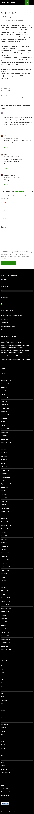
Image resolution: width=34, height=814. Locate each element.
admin (13, 20)
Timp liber (4, 769)
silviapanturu (8, 113)
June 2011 (4, 535)
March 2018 (4, 391)
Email (3, 211)
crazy (2, 672)
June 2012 (4, 494)
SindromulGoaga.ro (8, 2)
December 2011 (5, 515)
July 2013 (4, 449)
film (2, 693)
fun (2, 703)
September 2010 (6, 567)
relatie (3, 748)
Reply (7, 129)
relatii (2, 752)
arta (2, 665)
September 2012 (6, 484)
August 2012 (5, 487)
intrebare (3, 714)
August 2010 (5, 570)
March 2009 (4, 629)
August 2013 (5, 446)
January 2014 (5, 429)
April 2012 (4, 501)
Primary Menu (31, 2)
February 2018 (5, 394)
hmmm (3, 707)
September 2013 (6, 442)
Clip (2, 669)
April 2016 (4, 401)
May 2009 (4, 622)
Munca (3, 731)
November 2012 (5, 477)
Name (3, 203)
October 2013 (5, 439)
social (2, 758)
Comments (5, 792)
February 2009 (5, 632)
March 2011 (4, 546)
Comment (4, 227)
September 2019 (6, 380)
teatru (3, 765)
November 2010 (5, 560)
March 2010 (4, 587)
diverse (3, 683)
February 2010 (5, 591)
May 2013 (4, 456)
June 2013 (4, 453)
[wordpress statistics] (5, 803)
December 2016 (5, 397)
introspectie (4, 721)
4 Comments (19, 20)
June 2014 (4, 418)
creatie (3, 676)
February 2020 (5, 377)
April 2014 (4, 422)
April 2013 (4, 460)
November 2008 (5, 642)
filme (2, 696)
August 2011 (5, 529)
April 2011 (4, 542)
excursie (3, 689)
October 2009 (5, 604)
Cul (2, 679)
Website (4, 219)
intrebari (3, 717)
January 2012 (5, 511)
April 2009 (4, 625)
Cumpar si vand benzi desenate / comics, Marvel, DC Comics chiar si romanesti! (15, 346)
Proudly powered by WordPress (9, 811)
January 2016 (5, 408)
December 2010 (5, 556)
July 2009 (4, 615)
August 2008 (5, 653)
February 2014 (5, 425)
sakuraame (7, 136)
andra (5, 154)
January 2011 (5, 553)
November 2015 (5, 411)
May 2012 (4, 498)
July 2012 (4, 491)
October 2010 (5, 563)
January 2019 (5, 384)
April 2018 (4, 387)
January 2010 (5, 594)
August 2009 (5, 611)
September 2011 (6, 525)
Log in (2, 785)
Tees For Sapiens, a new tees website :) (12, 315)
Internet (3, 710)
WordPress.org (5, 795)
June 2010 (4, 577)
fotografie (4, 700)
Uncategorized (6, 10)
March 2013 (4, 463)
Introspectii (4, 724)
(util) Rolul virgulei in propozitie (15, 342)
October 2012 (5, 480)
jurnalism (3, 727)
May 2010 (4, 580)
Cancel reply (32, 191)
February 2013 (5, 466)
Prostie (3, 745)
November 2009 (5, 601)
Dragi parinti (4, 322)
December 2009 (5, 598)
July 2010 (4, 573)
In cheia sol (4, 319)
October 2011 (5, 522)
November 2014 (5, 415)
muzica (3, 738)
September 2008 (6, 649)
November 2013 (5, 435)
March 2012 (4, 504)
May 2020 (4, 373)
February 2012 (5, 508)
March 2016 (4, 404)
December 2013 (5, 432)
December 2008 (5, 639)
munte (3, 734)
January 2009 (5, 636)
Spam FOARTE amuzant (8, 90)
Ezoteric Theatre (9, 175)
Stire (2, 762)
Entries (4, 788)
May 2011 (4, 539)
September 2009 (6, 608)
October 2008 (5, 646)
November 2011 (5, 518)
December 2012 (5, 473)
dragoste (3, 686)
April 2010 (4, 584)
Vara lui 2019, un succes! (8, 326)
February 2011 (5, 549)
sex (2, 755)
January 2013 (5, 470)
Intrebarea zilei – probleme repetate (12, 97)
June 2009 (4, 618)
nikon (2, 741)
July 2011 (4, 532)
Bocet (3, 329)
